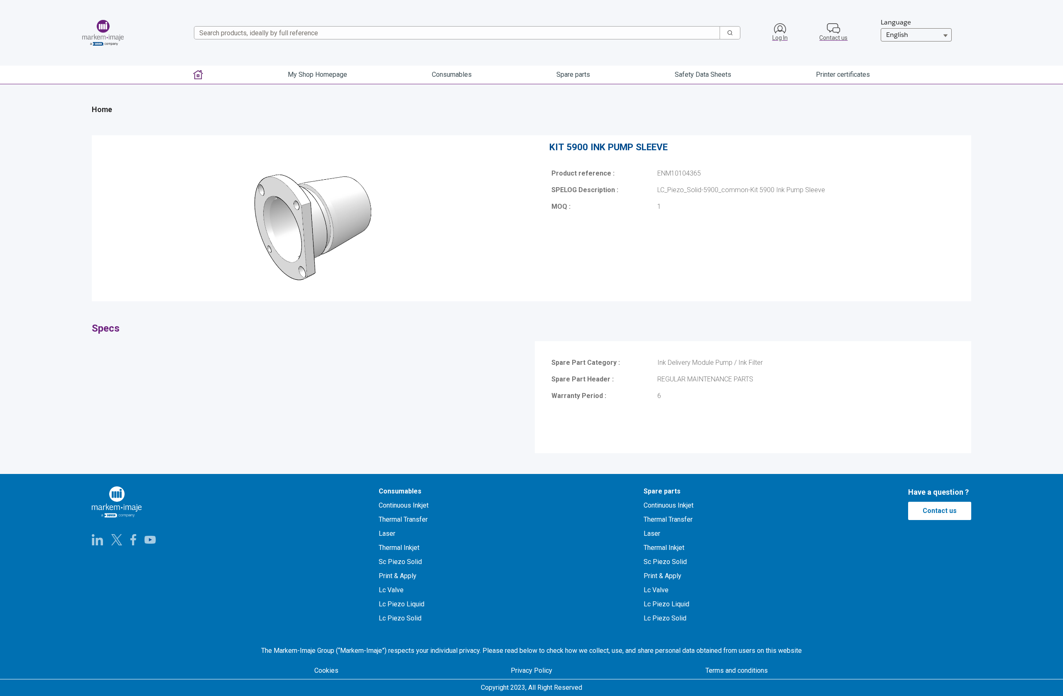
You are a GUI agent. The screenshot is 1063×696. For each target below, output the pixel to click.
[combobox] (453, 33)
